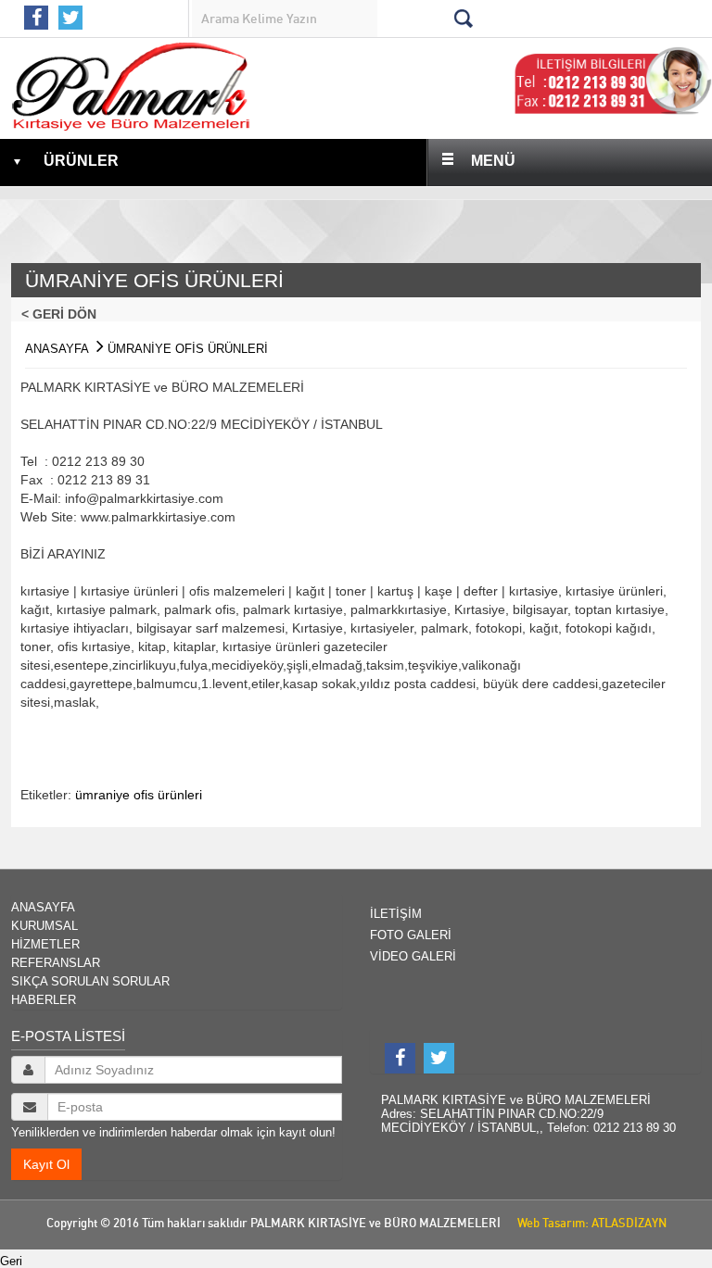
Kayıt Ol (46, 1164)
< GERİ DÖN (64, 314)
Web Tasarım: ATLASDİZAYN (588, 1222)
